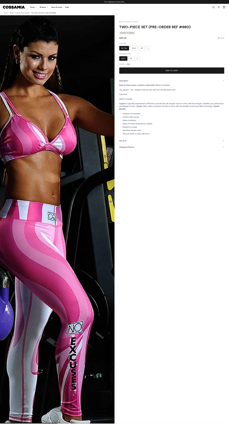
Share (222, 38)
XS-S (134, 48)
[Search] (213, 7)
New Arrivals (56, 7)
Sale (67, 7)
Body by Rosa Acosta (22, 13)
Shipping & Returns (126, 147)
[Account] (219, 7)
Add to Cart (172, 70)
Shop (11, 13)
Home (6, 13)
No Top (124, 48)
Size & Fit (123, 141)
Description (123, 81)
